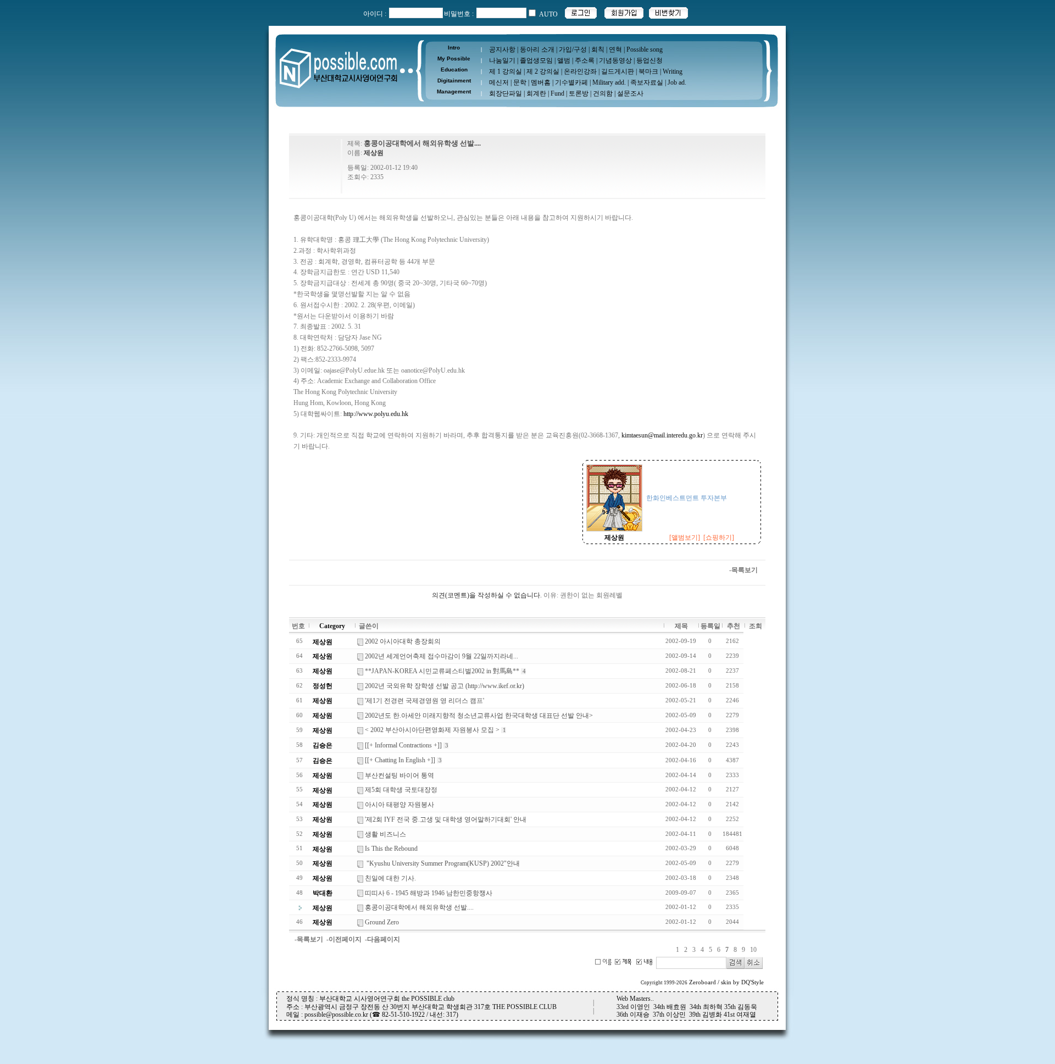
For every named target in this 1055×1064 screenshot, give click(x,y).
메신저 (499, 82)
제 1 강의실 (505, 71)
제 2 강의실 (542, 71)
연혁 (615, 49)
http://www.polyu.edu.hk (375, 414)
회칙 (597, 49)
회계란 (536, 93)
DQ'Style (752, 982)
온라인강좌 (580, 71)
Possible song (644, 49)
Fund (557, 93)
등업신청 (649, 60)
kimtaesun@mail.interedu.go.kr (662, 435)
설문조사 (630, 93)
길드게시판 (617, 71)
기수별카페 (571, 82)
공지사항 (502, 49)
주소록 (585, 60)
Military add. (609, 82)
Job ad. (677, 82)
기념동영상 (615, 60)
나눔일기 (502, 60)
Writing (672, 71)
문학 (519, 82)
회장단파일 (505, 93)
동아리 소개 (537, 49)
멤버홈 (541, 82)
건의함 (603, 93)
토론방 (578, 93)
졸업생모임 (536, 60)
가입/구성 (573, 49)
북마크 (648, 71)
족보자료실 (646, 82)
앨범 (563, 60)
